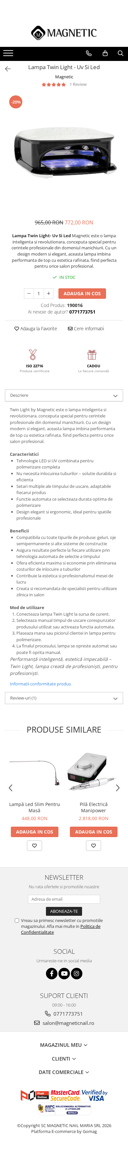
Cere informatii (88, 328)
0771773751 (67, 1013)
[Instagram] (76, 973)
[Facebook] (51, 973)
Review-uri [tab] (23, 698)
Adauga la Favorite (38, 328)
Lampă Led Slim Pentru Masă (34, 807)
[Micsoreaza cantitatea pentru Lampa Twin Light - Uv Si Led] (29, 293)
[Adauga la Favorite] (34, 845)
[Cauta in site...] (120, 53)
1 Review (78, 84)
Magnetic (64, 77)
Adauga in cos (82, 293)
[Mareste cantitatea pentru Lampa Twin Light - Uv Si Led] (48, 293)
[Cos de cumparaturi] (105, 53)
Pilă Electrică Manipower (94, 807)
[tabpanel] (64, 153)
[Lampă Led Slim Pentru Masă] (34, 771)
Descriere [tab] (19, 395)
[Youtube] (64, 973)
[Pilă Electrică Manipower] (93, 771)
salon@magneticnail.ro (67, 1023)
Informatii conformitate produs (40, 684)
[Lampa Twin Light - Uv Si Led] (64, 153)
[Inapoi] (5, 69)
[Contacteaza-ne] (88, 53)
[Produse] (9, 55)
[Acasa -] (64, 33)
